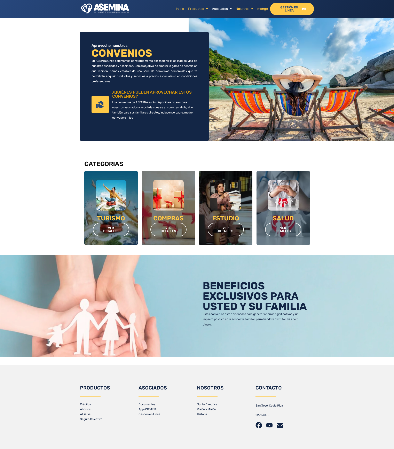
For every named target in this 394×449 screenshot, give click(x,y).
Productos (196, 9)
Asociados (220, 9)
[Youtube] (269, 425)
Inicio (180, 9)
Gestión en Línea (149, 414)
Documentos (147, 404)
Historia (202, 414)
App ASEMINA (148, 409)
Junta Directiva (207, 404)
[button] (198, 9)
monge (262, 9)
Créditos (85, 404)
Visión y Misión (206, 409)
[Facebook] (258, 425)
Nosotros (242, 9)
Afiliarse (85, 414)
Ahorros (85, 409)
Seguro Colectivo (91, 419)
